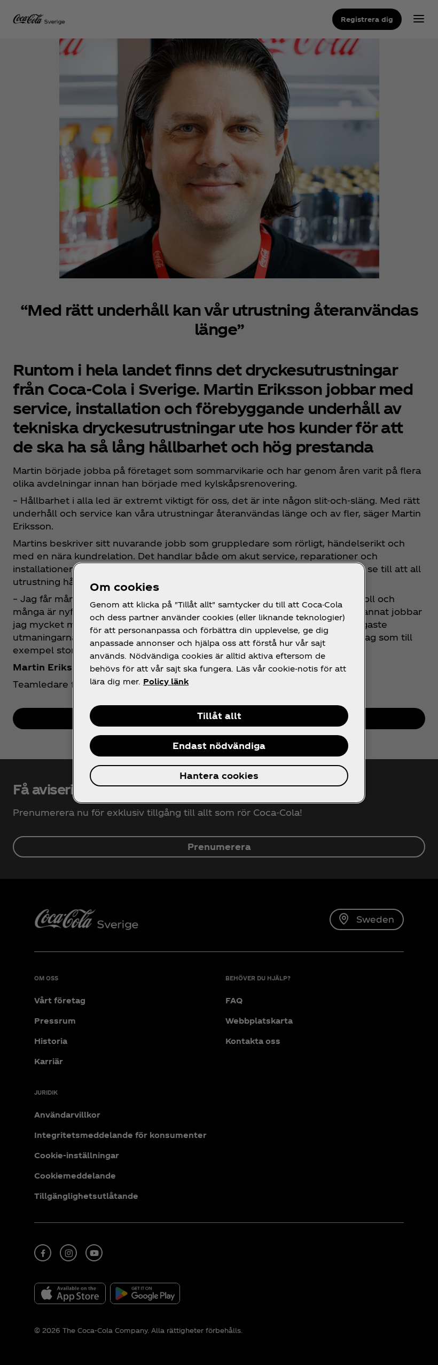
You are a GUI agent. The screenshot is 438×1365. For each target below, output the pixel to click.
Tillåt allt (219, 716)
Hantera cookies (219, 775)
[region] (219, 683)
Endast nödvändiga (219, 745)
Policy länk (166, 681)
